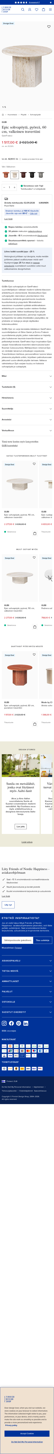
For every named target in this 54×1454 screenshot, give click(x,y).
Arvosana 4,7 (34, 2)
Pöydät (23, 115)
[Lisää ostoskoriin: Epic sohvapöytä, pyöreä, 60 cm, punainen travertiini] (35, 724)
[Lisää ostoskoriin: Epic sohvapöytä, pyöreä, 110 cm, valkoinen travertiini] (35, 533)
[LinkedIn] (25, 1023)
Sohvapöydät (35, 115)
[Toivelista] (37, 9)
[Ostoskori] (43, 9)
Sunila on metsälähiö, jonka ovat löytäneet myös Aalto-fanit (20, 787)
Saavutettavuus (40, 1091)
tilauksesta (42, 235)
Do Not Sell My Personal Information (16, 1087)
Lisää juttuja (27, 842)
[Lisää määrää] (14, 187)
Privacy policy (11, 1425)
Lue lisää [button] (8, 219)
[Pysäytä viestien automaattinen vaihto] (50, 2)
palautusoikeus (35, 231)
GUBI (4, 122)
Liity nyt (33, 213)
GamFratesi (7, 135)
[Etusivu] (3, 115)
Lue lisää (6, 896)
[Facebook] (11, 1023)
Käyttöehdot (39, 1087)
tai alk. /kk (10, 159)
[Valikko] (50, 9)
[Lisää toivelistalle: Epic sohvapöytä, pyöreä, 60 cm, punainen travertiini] (34, 654)
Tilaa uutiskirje (42, 940)
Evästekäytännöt (26, 1091)
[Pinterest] (18, 1023)
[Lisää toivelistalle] (49, 26)
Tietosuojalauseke (9, 1091)
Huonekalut (12, 115)
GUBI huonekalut (10, 445)
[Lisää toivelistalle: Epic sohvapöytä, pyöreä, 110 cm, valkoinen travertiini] (34, 464)
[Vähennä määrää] (4, 187)
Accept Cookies (27, 1433)
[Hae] (23, 9)
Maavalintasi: (8, 948)
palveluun (12, 243)
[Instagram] (4, 1023)
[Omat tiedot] (30, 9)
